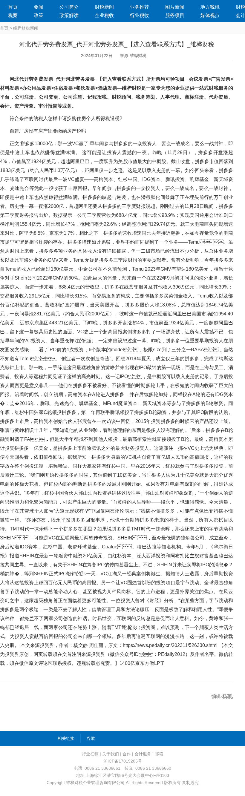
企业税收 (104, 15)
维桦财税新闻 (25, 28)
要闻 (38, 7)
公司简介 (69, 7)
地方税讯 (210, 7)
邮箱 (159, 753)
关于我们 (110, 753)
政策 (38, 15)
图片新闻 (174, 7)
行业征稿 (90, 753)
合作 (126, 753)
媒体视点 (210, 15)
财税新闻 (104, 7)
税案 (13, 15)
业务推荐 (139, 7)
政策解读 (69, 15)
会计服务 (142, 753)
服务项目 (174, 15)
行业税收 (139, 15)
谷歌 (91, 738)
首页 (13, 7)
